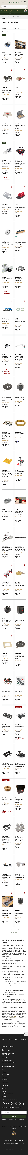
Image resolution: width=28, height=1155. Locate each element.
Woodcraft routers (18, 1001)
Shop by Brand (5, 1082)
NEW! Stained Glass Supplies (14, 13)
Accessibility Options (9, 1143)
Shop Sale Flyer (6, 1077)
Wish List (4, 1072)
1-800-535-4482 (6, 1050)
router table (12, 1017)
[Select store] (21, 2)
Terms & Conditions (18, 1140)
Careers (4, 1091)
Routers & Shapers (11, 16)
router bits (16, 1016)
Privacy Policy (21, 1119)
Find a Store (5, 1096)
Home (3, 16)
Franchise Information (7, 1093)
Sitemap (22, 1143)
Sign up (14, 1116)
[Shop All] (2, 2)
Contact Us (4, 1057)
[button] (20, 28)
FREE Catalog (5, 1074)
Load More (14, 932)
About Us (4, 1088)
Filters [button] (4, 28)
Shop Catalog (5, 1079)
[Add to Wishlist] (10, 36)
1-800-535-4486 (6, 1054)
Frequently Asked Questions (9, 1062)
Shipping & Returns (7, 1060)
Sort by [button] (17, 28)
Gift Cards (4, 1069)
